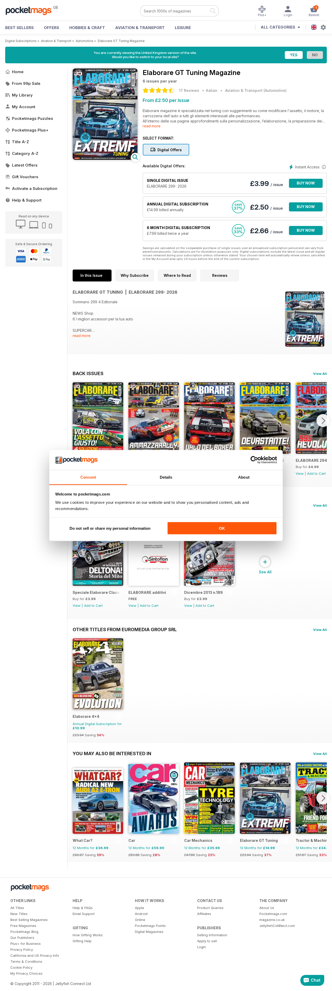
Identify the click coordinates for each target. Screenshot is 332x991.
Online (140, 920)
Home (18, 71)
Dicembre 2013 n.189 (203, 592)
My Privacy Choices (26, 973)
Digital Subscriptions (21, 41)
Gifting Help (82, 941)
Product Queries (210, 908)
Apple (139, 908)
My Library (22, 95)
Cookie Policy (21, 967)
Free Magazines (23, 926)
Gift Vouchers (25, 176)
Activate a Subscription (34, 188)
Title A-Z (20, 141)
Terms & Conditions (26, 961)
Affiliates (204, 914)
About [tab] (244, 477)
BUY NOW (306, 183)
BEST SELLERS (19, 27)
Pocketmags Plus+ (30, 130)
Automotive (84, 41)
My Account (23, 106)
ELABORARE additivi (147, 592)
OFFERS (51, 27)
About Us (266, 908)
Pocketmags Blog (24, 932)
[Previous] (76, 420)
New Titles (18, 914)
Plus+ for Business (25, 943)
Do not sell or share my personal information (110, 528)
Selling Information (212, 935)
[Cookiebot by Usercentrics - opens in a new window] (254, 460)
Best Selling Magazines (29, 920)
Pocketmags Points (150, 926)
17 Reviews (189, 90)
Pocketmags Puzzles (32, 118)
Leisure (183, 27)
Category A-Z (25, 153)
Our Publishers (22, 937)
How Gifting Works (88, 935)
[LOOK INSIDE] (105, 158)
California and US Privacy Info (34, 955)
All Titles (17, 908)
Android (141, 914)
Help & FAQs (83, 908)
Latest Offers (25, 165)
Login (201, 947)
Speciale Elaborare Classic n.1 (97, 592)
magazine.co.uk (272, 920)
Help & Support (27, 200)
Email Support (84, 914)
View (300, 473)
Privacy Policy (21, 949)
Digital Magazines (149, 932)
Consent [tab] (88, 477)
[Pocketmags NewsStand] (31, 10)
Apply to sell (207, 941)
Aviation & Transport (140, 27)
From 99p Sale (26, 83)
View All (320, 373)
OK (222, 528)
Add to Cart (316, 473)
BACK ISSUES (88, 373)
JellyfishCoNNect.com (277, 926)
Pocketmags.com (273, 914)
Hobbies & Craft (87, 27)
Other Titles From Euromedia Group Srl (125, 629)
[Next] (322, 420)
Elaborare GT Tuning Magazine (121, 41)
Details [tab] (166, 477)
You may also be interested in (112, 753)
